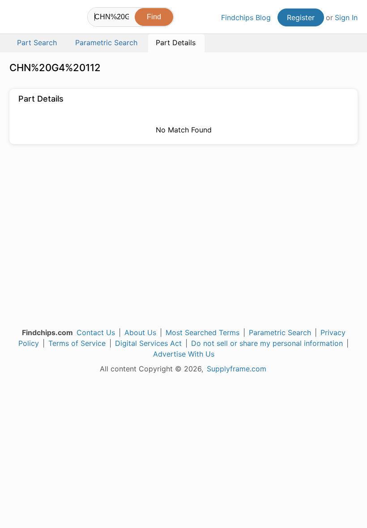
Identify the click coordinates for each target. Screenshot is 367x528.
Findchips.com (17, 18)
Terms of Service (77, 343)
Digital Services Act (148, 343)
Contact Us (96, 332)
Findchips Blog (246, 17)
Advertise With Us (183, 353)
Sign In (346, 17)
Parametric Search (280, 332)
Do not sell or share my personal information (267, 343)
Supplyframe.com (236, 368)
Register (301, 17)
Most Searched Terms (202, 332)
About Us (140, 332)
